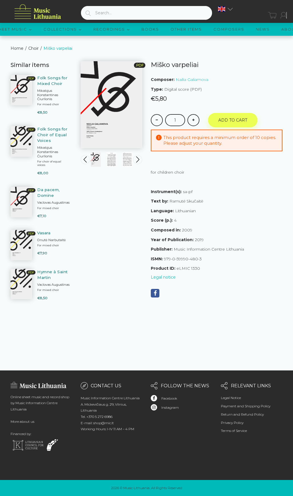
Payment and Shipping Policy (245, 406)
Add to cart (232, 120)
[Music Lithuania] (37, 12)
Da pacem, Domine (48, 192)
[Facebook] (155, 293)
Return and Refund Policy (242, 414)
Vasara (43, 233)
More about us (22, 421)
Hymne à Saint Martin (52, 274)
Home (17, 48)
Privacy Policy (232, 422)
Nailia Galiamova (192, 79)
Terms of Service (234, 430)
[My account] (283, 15)
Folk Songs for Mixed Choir (52, 81)
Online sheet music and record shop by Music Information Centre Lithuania (40, 403)
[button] (225, 9)
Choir (33, 48)
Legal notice (163, 277)
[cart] (272, 15)
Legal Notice (231, 398)
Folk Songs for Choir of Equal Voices (52, 135)
